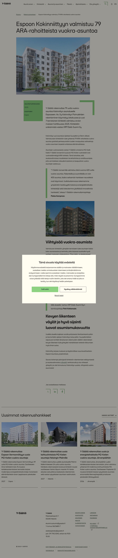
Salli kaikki (45, 289)
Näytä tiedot (59, 295)
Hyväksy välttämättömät (73, 289)
